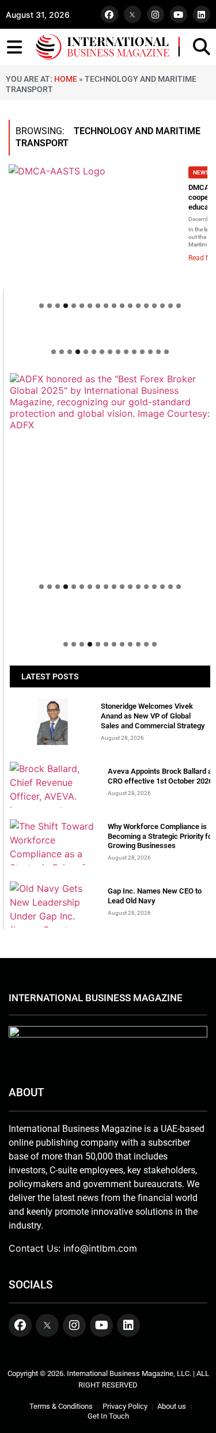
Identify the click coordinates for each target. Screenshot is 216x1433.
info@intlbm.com (100, 1248)
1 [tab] (41, 305)
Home (65, 78)
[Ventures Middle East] (110, 619)
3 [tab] (57, 305)
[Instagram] (155, 14)
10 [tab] (114, 305)
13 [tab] (138, 305)
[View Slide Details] (110, 402)
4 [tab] (65, 305)
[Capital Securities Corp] (110, 333)
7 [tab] (90, 305)
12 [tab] (130, 305)
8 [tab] (98, 305)
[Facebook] (109, 14)
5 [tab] (73, 305)
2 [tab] (49, 305)
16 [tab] (162, 305)
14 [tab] (146, 305)
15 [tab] (154, 305)
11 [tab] (122, 305)
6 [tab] (81, 305)
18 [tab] (178, 305)
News (201, 172)
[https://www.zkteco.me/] (110, 473)
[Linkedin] (201, 14)
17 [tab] (170, 305)
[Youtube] (178, 14)
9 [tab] (106, 305)
